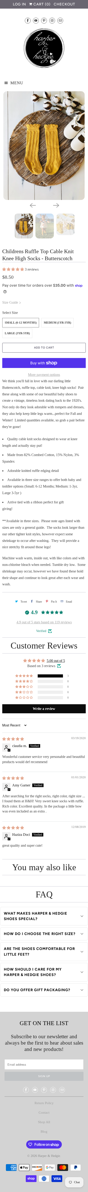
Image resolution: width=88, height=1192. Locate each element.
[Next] (56, 205)
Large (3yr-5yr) (17, 333)
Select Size (10, 313)
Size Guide (10, 302)
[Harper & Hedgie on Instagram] (52, 20)
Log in (19, 4)
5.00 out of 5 (56, 661)
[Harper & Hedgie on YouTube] (36, 20)
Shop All (44, 1122)
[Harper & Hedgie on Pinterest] (44, 20)
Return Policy (44, 1103)
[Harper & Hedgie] (44, 49)
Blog (44, 1131)
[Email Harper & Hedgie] (60, 20)
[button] (13, 269)
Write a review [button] (44, 709)
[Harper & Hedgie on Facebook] (28, 20)
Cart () (41, 4)
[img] (13, 739)
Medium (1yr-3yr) (57, 322)
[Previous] (32, 205)
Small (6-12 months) (21, 322)
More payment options (44, 375)
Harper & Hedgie (49, 1156)
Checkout (64, 4)
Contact (44, 1112)
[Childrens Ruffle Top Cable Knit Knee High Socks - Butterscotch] (44, 145)
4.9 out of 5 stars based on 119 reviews (44, 622)
